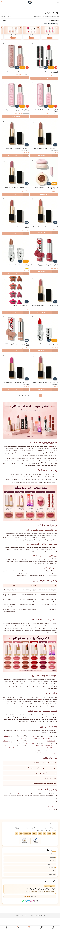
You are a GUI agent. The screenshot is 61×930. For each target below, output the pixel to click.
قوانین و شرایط (51, 867)
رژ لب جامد (40, 699)
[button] (44, 78)
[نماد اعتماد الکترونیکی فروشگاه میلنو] (35, 840)
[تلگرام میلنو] (28, 900)
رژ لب (56, 446)
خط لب (50, 474)
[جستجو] (52, 2)
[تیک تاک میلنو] (36, 900)
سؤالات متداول (51, 864)
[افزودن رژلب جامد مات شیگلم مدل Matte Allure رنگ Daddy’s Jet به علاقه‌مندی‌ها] (32, 199)
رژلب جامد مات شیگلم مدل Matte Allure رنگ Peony (17, 187)
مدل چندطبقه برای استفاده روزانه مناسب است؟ (44, 783)
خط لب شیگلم (52, 809)
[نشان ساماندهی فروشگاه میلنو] (24, 840)
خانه (58, 16)
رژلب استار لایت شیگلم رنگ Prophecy (49, 344)
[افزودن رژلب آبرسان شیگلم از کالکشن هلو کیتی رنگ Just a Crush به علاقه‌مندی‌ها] (32, 237)
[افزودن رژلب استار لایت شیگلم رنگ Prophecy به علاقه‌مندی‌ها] (32, 316)
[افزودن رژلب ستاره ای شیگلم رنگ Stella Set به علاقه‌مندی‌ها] (3, 278)
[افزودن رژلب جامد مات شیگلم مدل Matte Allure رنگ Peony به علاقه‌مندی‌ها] (3, 160)
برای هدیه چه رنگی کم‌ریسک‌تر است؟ (47, 778)
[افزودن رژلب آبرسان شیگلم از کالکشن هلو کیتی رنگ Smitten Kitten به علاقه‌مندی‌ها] (3, 316)
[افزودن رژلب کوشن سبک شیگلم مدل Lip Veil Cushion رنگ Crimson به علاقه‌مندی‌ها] (32, 82)
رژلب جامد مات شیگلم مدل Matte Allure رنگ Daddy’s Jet (44, 226)
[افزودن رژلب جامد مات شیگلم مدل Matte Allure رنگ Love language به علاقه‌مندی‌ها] (3, 199)
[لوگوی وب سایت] (30, 2)
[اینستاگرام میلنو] (32, 900)
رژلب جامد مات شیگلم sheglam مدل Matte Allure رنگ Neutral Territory (43, 746)
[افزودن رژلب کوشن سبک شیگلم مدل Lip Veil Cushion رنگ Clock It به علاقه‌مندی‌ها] (3, 44)
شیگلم (50, 446)
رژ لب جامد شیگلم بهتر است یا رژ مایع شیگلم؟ (45, 763)
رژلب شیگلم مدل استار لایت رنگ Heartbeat (19, 265)
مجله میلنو (52, 860)
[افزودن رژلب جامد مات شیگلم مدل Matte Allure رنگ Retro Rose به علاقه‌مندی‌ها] (32, 278)
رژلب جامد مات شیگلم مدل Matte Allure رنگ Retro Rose (44, 305)
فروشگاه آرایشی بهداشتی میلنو (34, 915)
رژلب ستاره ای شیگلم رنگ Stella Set (20, 305)
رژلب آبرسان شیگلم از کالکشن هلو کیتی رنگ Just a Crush (44, 265)
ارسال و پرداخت (51, 871)
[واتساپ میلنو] (23, 900)
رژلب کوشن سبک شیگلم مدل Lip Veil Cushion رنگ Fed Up (15, 110)
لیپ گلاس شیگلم (51, 807)
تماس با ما (52, 857)
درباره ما (53, 854)
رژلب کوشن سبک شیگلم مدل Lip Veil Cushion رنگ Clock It (15, 71)
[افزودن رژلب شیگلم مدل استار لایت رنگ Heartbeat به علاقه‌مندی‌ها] (3, 237)
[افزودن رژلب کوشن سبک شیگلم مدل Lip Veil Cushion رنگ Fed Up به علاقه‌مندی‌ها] (3, 82)
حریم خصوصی (51, 874)
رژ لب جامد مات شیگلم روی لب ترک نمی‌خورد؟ (45, 773)
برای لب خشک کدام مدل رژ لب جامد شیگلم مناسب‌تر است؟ (42, 768)
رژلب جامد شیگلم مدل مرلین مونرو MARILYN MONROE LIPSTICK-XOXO (43, 739)
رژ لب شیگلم (16, 793)
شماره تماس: (30, 896)
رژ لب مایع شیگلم (51, 804)
